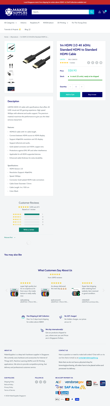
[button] (17, 214)
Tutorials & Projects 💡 (12, 29)
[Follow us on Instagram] (40, 381)
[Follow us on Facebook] (36, 381)
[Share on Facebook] (88, 62)
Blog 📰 (28, 29)
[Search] (91, 12)
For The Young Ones (79, 23)
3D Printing (61, 23)
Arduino (23, 23)
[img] (55, 274)
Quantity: (63, 87)
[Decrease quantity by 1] (70, 86)
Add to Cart (70, 95)
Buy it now (92, 95)
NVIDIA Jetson (48, 23)
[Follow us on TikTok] (44, 381)
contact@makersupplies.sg (88, 358)
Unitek (62, 59)
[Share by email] (100, 62)
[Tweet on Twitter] (96, 62)
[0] (104, 12)
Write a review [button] (29, 230)
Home (6, 37)
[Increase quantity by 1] (81, 86)
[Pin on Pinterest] (92, 62)
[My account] (100, 12)
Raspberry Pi (34, 23)
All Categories (9, 23)
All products (14, 37)
